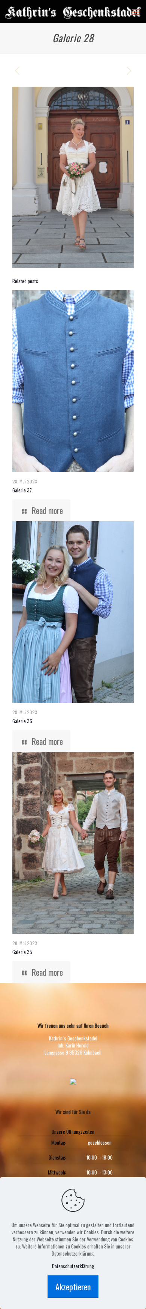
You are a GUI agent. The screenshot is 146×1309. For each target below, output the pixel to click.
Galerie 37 (22, 490)
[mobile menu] (136, 11)
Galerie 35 (22, 952)
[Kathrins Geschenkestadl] (73, 11)
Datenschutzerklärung (73, 1266)
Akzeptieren (73, 1287)
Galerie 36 (22, 721)
